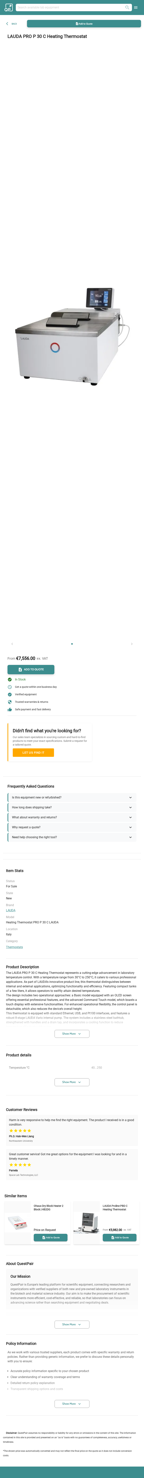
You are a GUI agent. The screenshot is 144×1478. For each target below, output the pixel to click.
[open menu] (136, 7)
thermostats (14, 947)
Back (14, 23)
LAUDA (10, 910)
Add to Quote (86, 23)
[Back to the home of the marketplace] (9, 7)
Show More (69, 1033)
